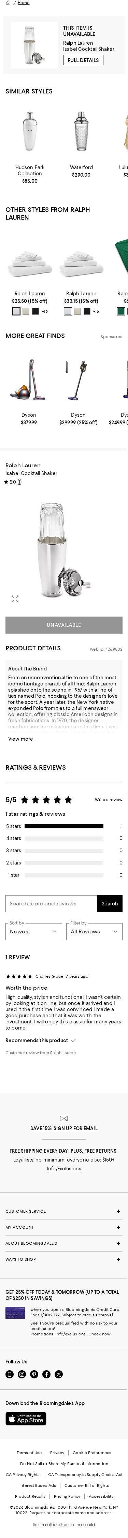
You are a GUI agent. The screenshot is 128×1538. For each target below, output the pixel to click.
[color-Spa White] (16, 311)
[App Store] (25, 1418)
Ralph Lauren (78, 43)
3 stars (13, 850)
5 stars (14, 826)
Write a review (109, 799)
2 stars (13, 863)
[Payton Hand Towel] (29, 257)
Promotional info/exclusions (58, 1334)
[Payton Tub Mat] (81, 257)
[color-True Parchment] (26, 311)
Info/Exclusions (64, 1168)
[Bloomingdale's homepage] (8, 2)
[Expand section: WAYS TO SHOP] (64, 1259)
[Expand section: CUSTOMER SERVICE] (64, 1211)
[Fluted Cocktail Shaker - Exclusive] (29, 131)
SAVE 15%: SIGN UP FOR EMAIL (64, 1128)
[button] (64, 549)
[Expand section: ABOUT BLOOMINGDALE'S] (64, 1243)
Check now (99, 1334)
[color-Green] (120, 311)
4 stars (13, 838)
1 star (13, 875)
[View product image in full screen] (15, 599)
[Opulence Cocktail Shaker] (81, 131)
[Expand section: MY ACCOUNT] (64, 1227)
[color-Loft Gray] (35, 311)
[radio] (16, 311)
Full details (83, 60)
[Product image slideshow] (64, 549)
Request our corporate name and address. (70, 1512)
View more (20, 739)
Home (23, 2)
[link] (29, 174)
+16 (44, 311)
